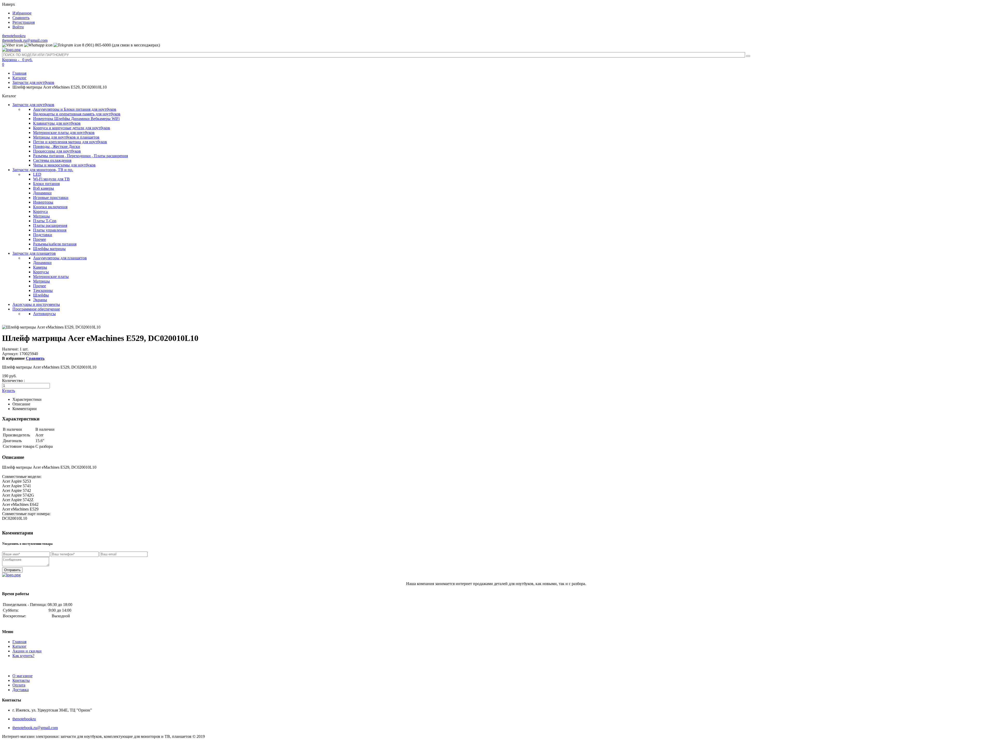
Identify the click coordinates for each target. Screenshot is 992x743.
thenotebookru (14, 36)
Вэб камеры (43, 188)
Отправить (12, 570)
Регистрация (23, 22)
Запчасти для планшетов (34, 253)
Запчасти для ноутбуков (33, 82)
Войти (18, 27)
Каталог (19, 78)
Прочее (39, 239)
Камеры (40, 267)
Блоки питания (46, 183)
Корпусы (41, 272)
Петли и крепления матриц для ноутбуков (70, 142)
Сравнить (20, 17)
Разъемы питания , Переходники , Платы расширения (80, 156)
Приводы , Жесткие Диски (56, 146)
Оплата (18, 685)
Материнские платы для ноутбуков (64, 132)
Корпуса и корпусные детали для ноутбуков (71, 128)
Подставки (42, 235)
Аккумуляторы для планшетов (60, 258)
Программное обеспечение (36, 309)
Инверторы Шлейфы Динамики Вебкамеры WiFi (76, 118)
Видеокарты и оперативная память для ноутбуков (76, 114)
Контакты (21, 680)
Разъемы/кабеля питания (54, 244)
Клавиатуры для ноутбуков (57, 123)
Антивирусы (44, 313)
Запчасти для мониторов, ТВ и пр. (42, 169)
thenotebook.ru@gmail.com (25, 40)
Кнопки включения (50, 207)
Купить (8, 390)
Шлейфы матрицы (49, 248)
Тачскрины (43, 290)
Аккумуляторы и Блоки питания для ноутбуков (74, 109)
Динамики (42, 193)
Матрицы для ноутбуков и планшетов (66, 137)
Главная (19, 73)
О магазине (22, 676)
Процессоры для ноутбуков (57, 151)
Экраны (40, 300)
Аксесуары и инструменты (36, 304)
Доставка (20, 690)
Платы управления (49, 230)
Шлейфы (41, 295)
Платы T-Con (44, 221)
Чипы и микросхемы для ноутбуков (64, 165)
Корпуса (40, 211)
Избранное (22, 13)
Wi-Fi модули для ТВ (51, 179)
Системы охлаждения (52, 160)
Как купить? (23, 655)
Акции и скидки (27, 651)
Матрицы (41, 216)
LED (37, 174)
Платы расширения (50, 225)
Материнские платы (51, 276)
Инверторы (43, 202)
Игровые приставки (50, 197)
